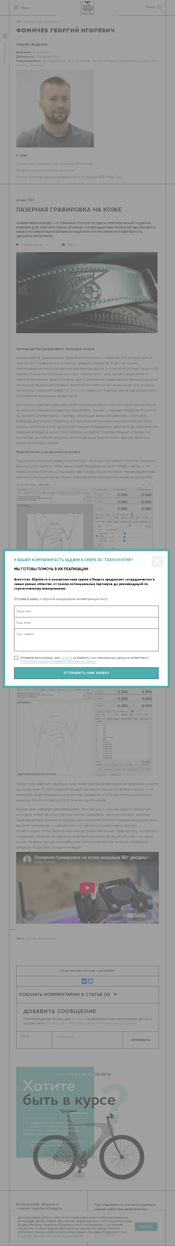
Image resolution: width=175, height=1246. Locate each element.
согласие (66, 658)
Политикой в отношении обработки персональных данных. (58, 661)
